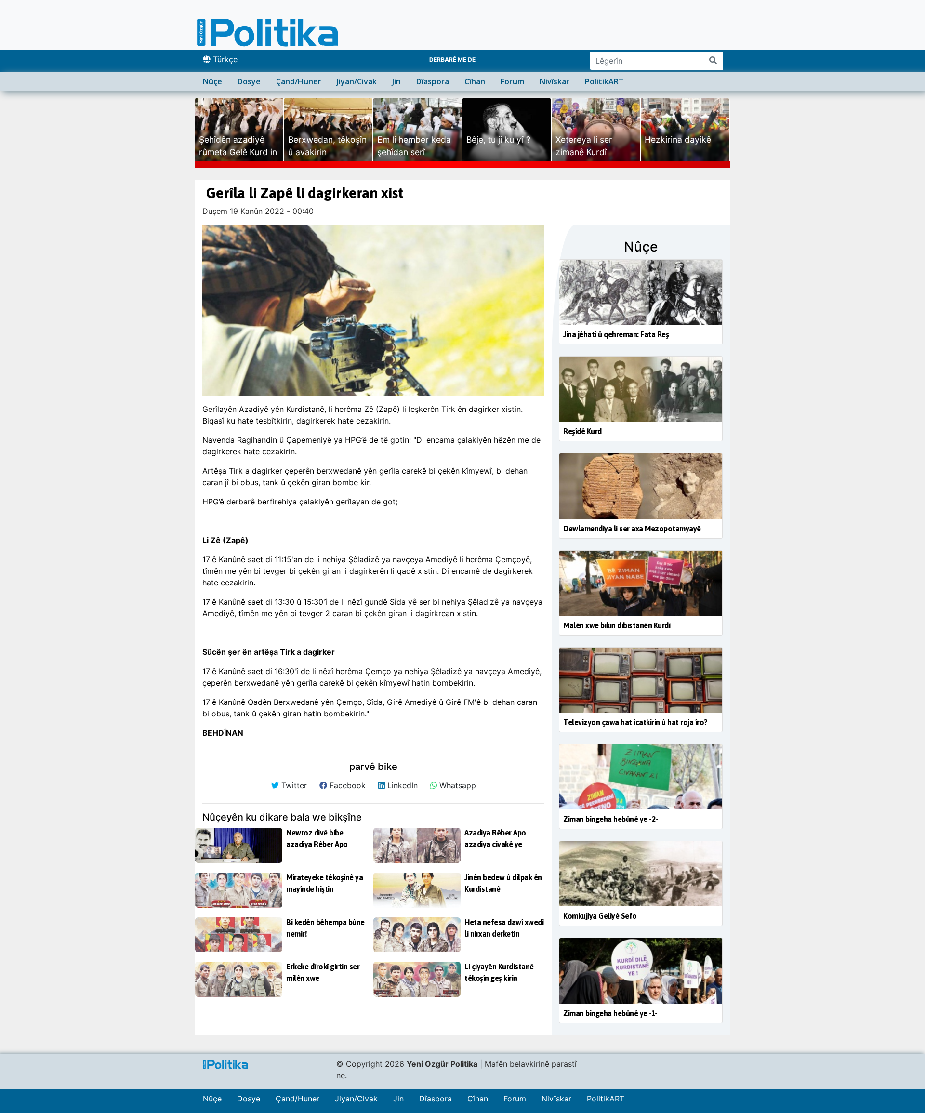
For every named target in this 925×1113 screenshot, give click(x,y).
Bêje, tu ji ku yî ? (498, 139)
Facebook (346, 785)
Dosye (249, 81)
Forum (512, 81)
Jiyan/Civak (357, 81)
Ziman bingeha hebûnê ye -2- (611, 819)
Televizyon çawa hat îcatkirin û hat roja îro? (635, 722)
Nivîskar (554, 81)
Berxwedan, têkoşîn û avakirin (327, 145)
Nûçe (212, 81)
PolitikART (604, 81)
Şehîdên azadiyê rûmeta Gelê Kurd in (238, 145)
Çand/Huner (298, 81)
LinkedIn (401, 785)
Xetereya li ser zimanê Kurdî (583, 145)
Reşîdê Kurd (582, 431)
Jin (396, 81)
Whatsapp (456, 785)
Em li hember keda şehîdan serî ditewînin (414, 152)
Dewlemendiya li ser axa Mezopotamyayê (632, 528)
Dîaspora (432, 81)
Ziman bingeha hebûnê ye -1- (610, 1013)
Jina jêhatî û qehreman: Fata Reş (616, 334)
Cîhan (474, 81)
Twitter (293, 785)
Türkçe (224, 59)
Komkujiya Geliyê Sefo (600, 916)
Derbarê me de (452, 59)
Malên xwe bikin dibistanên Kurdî (616, 625)
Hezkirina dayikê (678, 139)
